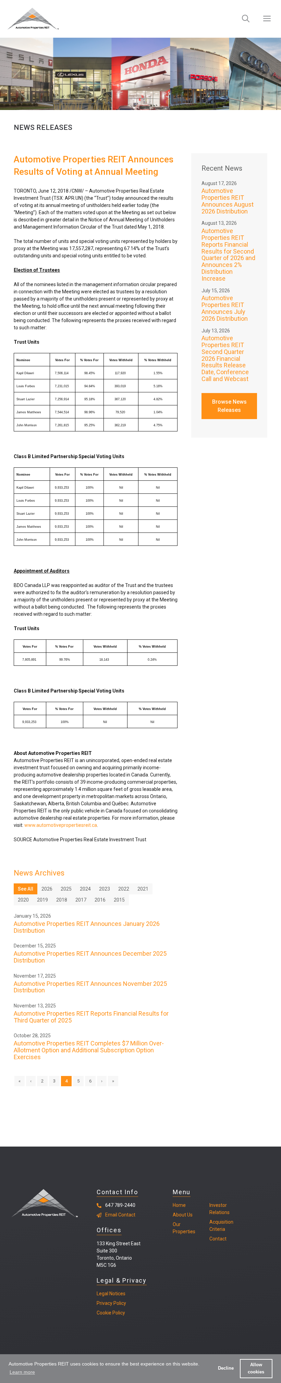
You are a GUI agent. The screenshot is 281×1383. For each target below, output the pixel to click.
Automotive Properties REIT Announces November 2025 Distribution (90, 987)
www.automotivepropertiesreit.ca (60, 825)
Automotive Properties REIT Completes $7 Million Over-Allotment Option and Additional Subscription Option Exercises (89, 1050)
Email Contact (120, 1214)
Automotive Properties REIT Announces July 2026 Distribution (224, 308)
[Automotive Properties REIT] (33, 18)
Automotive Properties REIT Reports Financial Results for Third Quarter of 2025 (91, 1017)
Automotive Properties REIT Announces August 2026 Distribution (227, 201)
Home (179, 1205)
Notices (116, 1293)
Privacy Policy (111, 1303)
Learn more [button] (22, 1372)
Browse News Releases (229, 406)
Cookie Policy (111, 1312)
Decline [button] (226, 1368)
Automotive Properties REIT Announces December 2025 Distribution (90, 957)
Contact (218, 1238)
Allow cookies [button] (256, 1368)
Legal (102, 1293)
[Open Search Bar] (245, 18)
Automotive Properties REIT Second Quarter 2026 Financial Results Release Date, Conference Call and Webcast (225, 358)
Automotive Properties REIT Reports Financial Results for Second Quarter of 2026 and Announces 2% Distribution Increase (228, 254)
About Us (183, 1214)
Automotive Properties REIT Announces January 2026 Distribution (87, 927)
